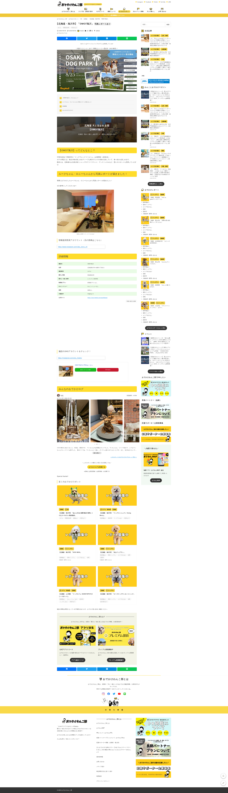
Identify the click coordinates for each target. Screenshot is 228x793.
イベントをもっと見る (156, 371)
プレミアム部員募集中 (116, 660)
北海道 (98, 31)
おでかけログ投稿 (223, 783)
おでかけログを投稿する (97, 467)
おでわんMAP (156, 480)
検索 (168, 24)
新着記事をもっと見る (156, 184)
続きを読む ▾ (97, 453)
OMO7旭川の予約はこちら (84, 365)
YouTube (162, 2)
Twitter (156, 2)
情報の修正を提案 (131, 301)
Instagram (140, 2)
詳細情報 (65, 106)
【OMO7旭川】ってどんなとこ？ (70, 97)
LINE (169, 2)
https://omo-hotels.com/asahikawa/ (97, 297)
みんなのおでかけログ (68, 110)
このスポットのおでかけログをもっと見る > (124, 457)
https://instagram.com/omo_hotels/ (70, 358)
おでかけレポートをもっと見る (156, 328)
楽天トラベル (84, 369)
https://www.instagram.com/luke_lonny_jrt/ (72, 247)
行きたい (223, 775)
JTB (106, 369)
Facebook (148, 2)
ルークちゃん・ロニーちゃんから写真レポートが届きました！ (77, 102)
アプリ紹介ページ (78, 660)
